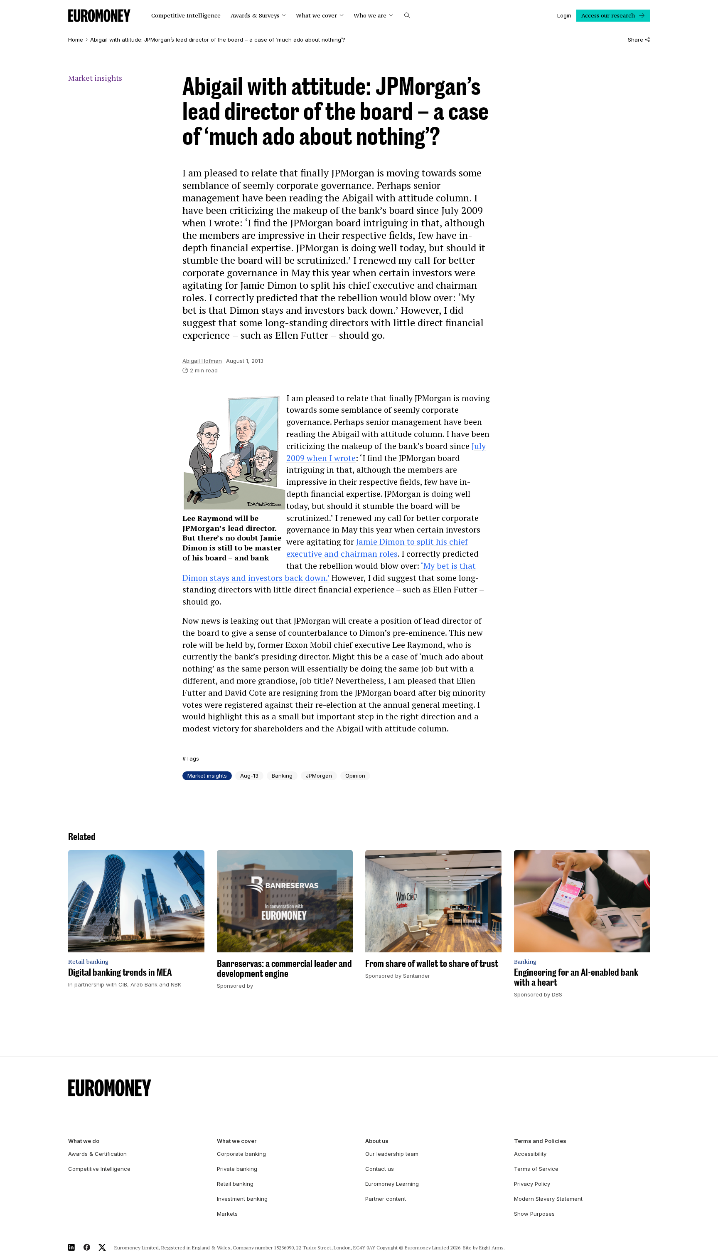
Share (635, 40)
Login (564, 15)
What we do (83, 1141)
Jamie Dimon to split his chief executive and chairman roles (377, 547)
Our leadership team (391, 1153)
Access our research (608, 15)
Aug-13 (249, 775)
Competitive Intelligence (186, 15)
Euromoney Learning (392, 1183)
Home (75, 40)
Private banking (237, 1168)
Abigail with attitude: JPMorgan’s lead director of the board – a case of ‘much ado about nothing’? (217, 40)
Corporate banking (241, 1153)
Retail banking (235, 1183)
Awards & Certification (97, 1153)
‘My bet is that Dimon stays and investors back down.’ (329, 571)
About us (377, 1141)
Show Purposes (534, 1213)
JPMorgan (319, 775)
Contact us (379, 1168)
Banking (282, 775)
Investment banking (242, 1198)
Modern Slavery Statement (548, 1198)
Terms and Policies (540, 1141)
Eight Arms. (492, 1247)
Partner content (385, 1198)
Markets (227, 1213)
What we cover (316, 15)
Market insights (95, 78)
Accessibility (530, 1153)
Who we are (370, 15)
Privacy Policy (532, 1183)
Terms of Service (536, 1168)
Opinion (355, 775)
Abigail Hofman (202, 360)
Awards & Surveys (255, 15)
